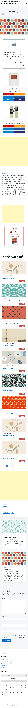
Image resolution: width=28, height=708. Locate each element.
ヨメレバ (16, 89)
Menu (26, 3)
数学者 (6, 506)
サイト (3, 629)
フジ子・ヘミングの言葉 (10, 323)
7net (19, 96)
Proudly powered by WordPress (10, 704)
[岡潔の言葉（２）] (14, 558)
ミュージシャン (13, 320)
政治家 (4, 298)
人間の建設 (14, 120)
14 (17, 687)
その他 (4, 388)
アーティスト (6, 320)
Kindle (8, 96)
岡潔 (3, 173)
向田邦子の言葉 (8, 368)
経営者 (5, 535)
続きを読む (22, 281)
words (6, 14)
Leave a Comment (22, 14)
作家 (4, 366)
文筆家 (7, 366)
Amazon (19, 94)
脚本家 (11, 366)
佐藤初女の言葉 (8, 390)
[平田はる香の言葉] (14, 526)
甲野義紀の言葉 (8, 413)
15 (21, 687)
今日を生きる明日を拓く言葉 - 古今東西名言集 (10, 2)
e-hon (19, 99)
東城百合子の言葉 (8, 278)
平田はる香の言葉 (10, 538)
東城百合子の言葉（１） (10, 458)
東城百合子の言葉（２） (10, 435)
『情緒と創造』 (6, 512)
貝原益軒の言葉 (8, 345)
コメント (4, 598)
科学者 (3, 506)
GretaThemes (13, 705)
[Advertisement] (14, 151)
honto (8, 99)
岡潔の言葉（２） (10, 569)
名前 (3, 616)
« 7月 (13, 697)
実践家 (4, 275)
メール (4, 623)
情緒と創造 (14, 88)
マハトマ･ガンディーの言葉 (11, 300)
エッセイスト (6, 343)
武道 (4, 411)
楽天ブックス (8, 94)
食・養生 (9, 275)
